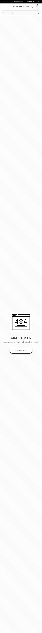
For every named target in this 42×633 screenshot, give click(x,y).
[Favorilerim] (32, 6)
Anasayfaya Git (21, 350)
